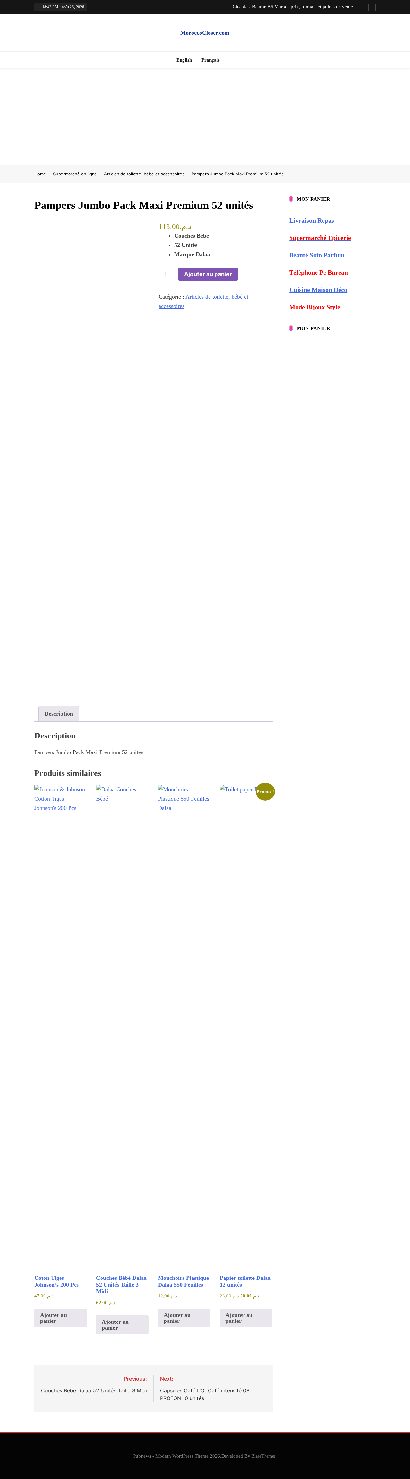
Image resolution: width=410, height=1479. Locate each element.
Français (210, 60)
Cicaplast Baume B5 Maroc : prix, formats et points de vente (293, 6)
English (184, 60)
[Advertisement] (205, 116)
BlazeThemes (263, 1455)
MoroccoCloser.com (204, 33)
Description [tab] (59, 713)
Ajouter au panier (208, 274)
